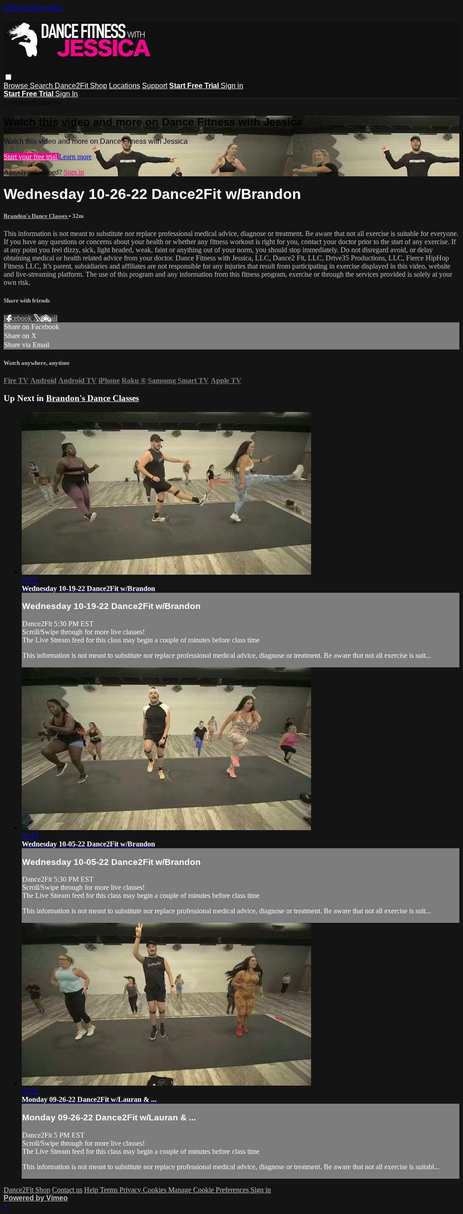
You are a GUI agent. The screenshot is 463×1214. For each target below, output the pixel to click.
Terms (109, 1190)
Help (92, 1190)
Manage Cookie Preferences (209, 1190)
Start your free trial (31, 157)
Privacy (131, 1190)
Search (42, 86)
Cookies (155, 1190)
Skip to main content (33, 7)
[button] (8, 77)
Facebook (18, 318)
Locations (124, 86)
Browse (17, 86)
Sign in (232, 86)
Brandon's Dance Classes (36, 216)
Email (49, 318)
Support (154, 86)
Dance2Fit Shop (81, 86)
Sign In (66, 94)
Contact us (67, 1190)
